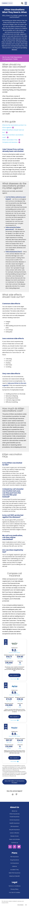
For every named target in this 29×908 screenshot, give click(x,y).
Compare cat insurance (10, 142)
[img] (22, 3)
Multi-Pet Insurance (14, 873)
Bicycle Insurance (14, 829)
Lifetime (14, 866)
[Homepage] (7, 3)
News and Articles (14, 839)
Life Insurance (14, 826)
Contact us (14, 842)
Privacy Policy (14, 889)
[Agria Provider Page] (14, 686)
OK (26, 904)
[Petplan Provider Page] (14, 728)
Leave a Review (14, 833)
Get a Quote (14, 675)
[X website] (19, 847)
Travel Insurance (14, 816)
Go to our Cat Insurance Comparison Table (12, 58)
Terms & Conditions (14, 886)
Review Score (15, 836)
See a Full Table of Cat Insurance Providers (14, 782)
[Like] (12, 794)
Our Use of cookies (14, 892)
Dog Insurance (14, 860)
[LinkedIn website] (10, 847)
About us (14, 811)
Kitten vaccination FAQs (10, 140)
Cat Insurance (14, 863)
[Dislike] (16, 794)
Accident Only (14, 869)
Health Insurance (14, 823)
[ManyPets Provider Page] (14, 644)
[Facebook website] (14, 847)
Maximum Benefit (14, 876)
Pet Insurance (14, 856)
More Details (20, 905)
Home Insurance (14, 820)
